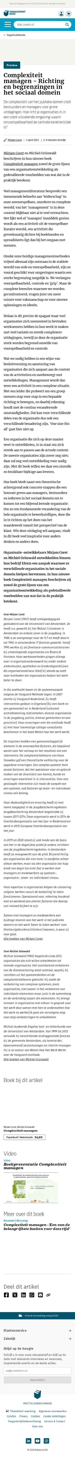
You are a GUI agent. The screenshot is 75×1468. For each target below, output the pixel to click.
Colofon (11, 1416)
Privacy (23, 1416)
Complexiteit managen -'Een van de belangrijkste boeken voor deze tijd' (37, 1227)
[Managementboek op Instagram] (46, 1441)
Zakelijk (9, 1339)
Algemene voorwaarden (52, 1411)
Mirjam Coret (15, 139)
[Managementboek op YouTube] (37, 1441)
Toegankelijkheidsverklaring (24, 1421)
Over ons (37, 1426)
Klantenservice (15, 1331)
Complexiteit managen (21, 164)
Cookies (35, 1416)
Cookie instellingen (54, 1416)
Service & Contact (54, 1421)
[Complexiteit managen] (16, 1103)
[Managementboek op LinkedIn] (28, 1441)
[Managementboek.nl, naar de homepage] (14, 15)
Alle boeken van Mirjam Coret (23, 938)
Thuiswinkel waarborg (22, 1411)
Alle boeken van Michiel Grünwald (26, 1059)
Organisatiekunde (16, 35)
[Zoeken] (67, 24)
